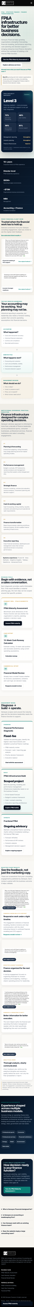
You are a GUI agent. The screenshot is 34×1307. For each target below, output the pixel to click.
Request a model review (13, 686)
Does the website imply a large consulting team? (13, 1232)
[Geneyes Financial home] (7, 3)
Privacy (3, 1300)
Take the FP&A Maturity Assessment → (16, 59)
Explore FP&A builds (12, 807)
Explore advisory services (12, 65)
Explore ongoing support (13, 850)
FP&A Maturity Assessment (9, 1272)
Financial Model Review (8, 1278)
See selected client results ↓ (11, 235)
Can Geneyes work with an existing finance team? (15, 1224)
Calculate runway (11, 656)
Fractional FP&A (5, 1290)
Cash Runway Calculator (8, 1275)
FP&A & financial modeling (8, 1285)
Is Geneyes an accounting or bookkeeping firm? (12, 1216)
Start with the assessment (14, 762)
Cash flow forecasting (7, 1288)
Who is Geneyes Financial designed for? (17, 1209)
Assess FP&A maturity (12, 623)
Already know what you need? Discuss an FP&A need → (16, 70)
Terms (7, 1300)
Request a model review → (12, 934)
